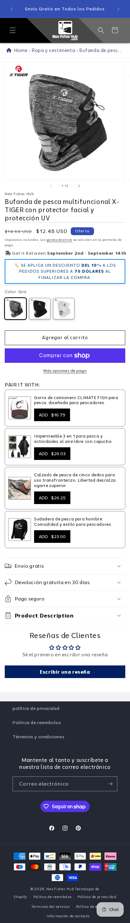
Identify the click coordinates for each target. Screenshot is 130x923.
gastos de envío (60, 240)
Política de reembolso (52, 897)
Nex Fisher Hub (60, 889)
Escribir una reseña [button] (65, 672)
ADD (52, 415)
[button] (13, 30)
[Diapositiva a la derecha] (79, 186)
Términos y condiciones (38, 737)
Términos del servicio (50, 906)
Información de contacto (68, 916)
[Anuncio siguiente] (118, 9)
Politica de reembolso (37, 722)
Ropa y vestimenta (53, 50)
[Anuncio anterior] (12, 9)
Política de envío (90, 906)
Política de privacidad (97, 897)
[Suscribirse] (110, 783)
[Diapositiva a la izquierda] (51, 186)
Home (19, 50)
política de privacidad (36, 708)
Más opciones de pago (65, 370)
